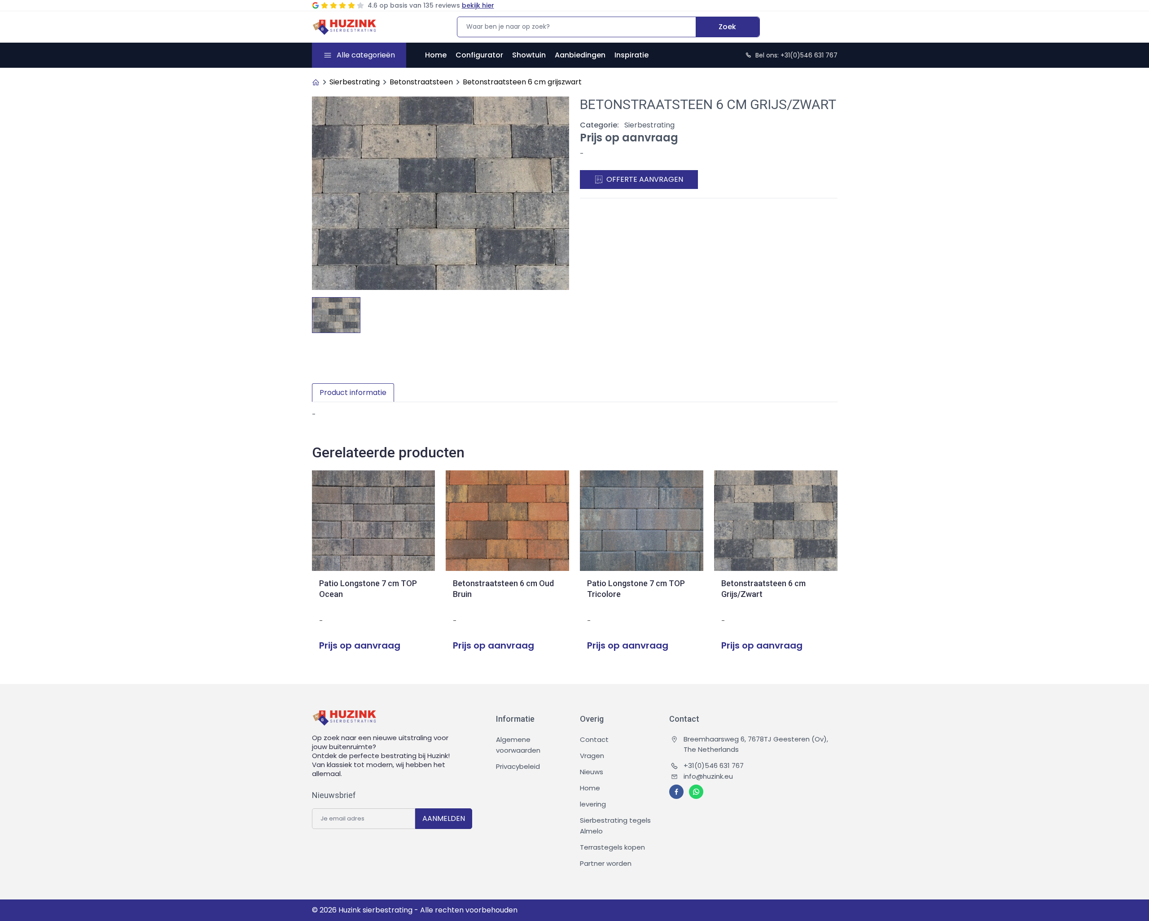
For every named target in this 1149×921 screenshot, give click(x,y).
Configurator (479, 55)
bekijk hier (478, 5)
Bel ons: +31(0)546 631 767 (796, 55)
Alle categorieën (366, 55)
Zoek (727, 27)
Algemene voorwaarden (518, 745)
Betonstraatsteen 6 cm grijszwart (522, 82)
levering (593, 804)
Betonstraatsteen (421, 82)
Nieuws (591, 771)
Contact (594, 739)
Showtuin (529, 55)
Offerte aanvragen (644, 179)
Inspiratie (631, 55)
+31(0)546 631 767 (714, 765)
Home (436, 55)
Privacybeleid (518, 766)
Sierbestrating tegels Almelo (615, 826)
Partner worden (606, 863)
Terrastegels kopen (612, 847)
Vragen (592, 755)
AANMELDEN (443, 818)
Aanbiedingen (580, 55)
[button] (562, 312)
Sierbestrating (354, 82)
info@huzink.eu (708, 776)
